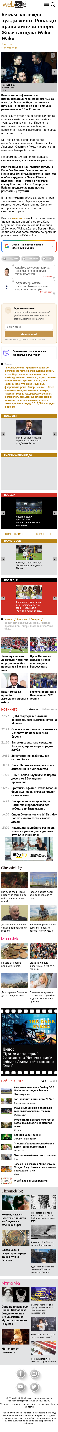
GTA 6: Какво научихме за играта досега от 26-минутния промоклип (33, 778)
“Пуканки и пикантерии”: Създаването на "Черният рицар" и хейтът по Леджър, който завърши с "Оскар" (28, 1060)
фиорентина (12, 387)
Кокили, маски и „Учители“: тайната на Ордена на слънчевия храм (14, 1219)
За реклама (44, 1404)
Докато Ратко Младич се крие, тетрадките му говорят (14, 927)
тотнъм (20, 377)
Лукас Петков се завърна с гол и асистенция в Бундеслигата (40, 661)
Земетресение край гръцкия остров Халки (30, 757)
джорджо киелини (40, 393)
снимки (30, 370)
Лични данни (30, 1404)
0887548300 (43, 1400)
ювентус (20, 384)
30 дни (53, 1080)
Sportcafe (7, 44)
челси (29, 374)
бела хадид (24, 403)
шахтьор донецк (38, 400)
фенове (19, 367)
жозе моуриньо (35, 384)
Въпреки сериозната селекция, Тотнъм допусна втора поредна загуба (31, 286)
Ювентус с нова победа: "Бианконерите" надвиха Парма (29, 565)
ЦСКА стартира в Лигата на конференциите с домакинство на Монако (34, 719)
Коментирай (44, 534)
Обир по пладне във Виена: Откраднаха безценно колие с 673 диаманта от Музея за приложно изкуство (15, 1315)
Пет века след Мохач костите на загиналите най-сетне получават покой (13, 896)
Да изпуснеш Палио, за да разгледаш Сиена (14, 994)
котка (8, 374)
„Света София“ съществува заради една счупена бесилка (14, 1255)
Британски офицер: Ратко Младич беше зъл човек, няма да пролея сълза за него (34, 791)
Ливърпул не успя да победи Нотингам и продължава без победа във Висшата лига (14, 663)
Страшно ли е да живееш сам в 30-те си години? (42, 965)
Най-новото (33, 709)
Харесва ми (33, 258)
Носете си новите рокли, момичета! (11, 964)
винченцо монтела (16, 400)
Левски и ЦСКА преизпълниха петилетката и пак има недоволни (28, 521)
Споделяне (13, 258)
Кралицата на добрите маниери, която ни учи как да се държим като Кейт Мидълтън (32, 831)
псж (21, 397)
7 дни (43, 1080)
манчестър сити (22, 380)
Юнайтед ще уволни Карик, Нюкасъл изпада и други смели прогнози (32, 271)
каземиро (10, 403)
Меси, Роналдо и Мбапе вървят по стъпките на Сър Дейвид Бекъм (28, 440)
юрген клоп (11, 397)
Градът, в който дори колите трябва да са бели (41, 894)
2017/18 (37, 403)
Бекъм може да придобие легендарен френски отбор (14, 697)
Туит (50, 258)
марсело (10, 393)
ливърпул (31, 377)
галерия (9, 367)
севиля (37, 380)
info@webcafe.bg (26, 1400)
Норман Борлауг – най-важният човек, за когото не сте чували (43, 927)
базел (51, 387)
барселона (18, 374)
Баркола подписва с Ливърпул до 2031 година (43, 695)
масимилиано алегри (35, 390)
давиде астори (34, 397)
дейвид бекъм (44, 370)
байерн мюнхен (37, 387)
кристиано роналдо (37, 367)
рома (23, 387)
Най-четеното (49, 709)
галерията (18, 218)
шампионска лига (15, 370)
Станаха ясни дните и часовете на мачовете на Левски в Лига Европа (34, 733)
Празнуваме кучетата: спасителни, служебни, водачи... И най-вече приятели (42, 997)
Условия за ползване (11, 1404)
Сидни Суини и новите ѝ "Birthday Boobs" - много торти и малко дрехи (34, 818)
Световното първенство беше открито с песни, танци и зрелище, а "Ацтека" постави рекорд (29, 606)
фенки (48, 397)
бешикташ (22, 393)
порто (42, 377)
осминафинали (13, 390)
